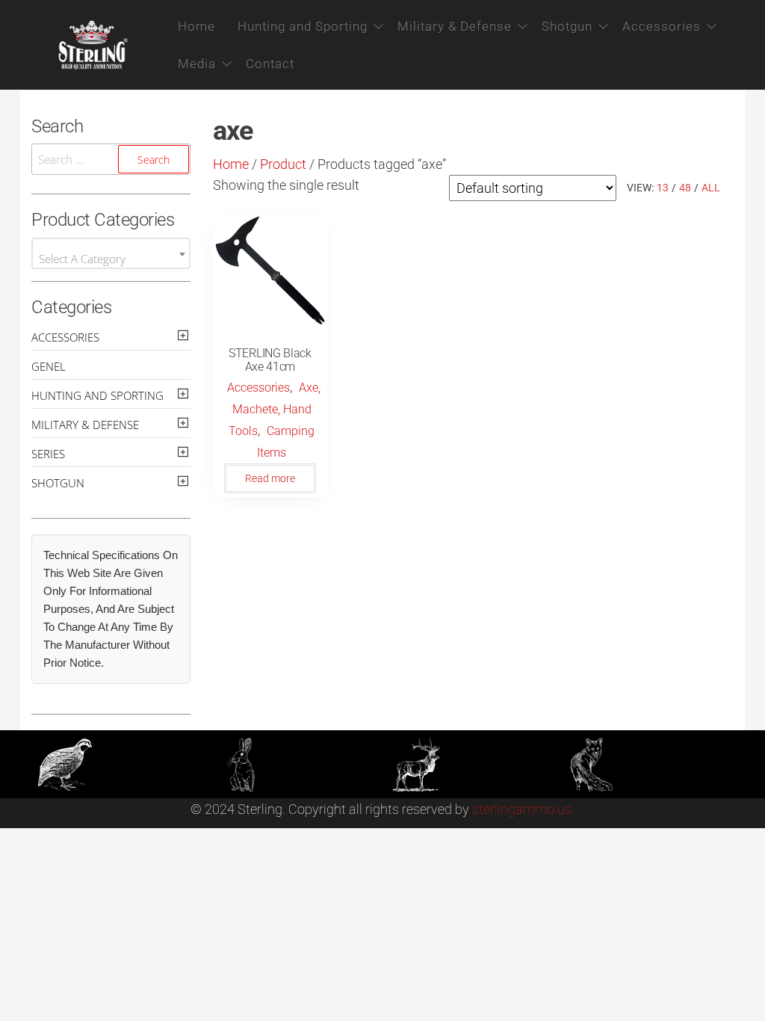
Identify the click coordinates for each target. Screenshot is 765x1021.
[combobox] (111, 253)
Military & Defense (454, 26)
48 (685, 188)
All (710, 188)
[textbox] (111, 259)
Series (48, 453)
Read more (270, 478)
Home (196, 26)
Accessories (661, 26)
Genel (48, 366)
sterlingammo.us (522, 809)
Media (197, 63)
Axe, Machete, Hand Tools (274, 409)
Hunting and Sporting (303, 26)
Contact (270, 63)
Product (283, 164)
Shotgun (567, 26)
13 (663, 188)
